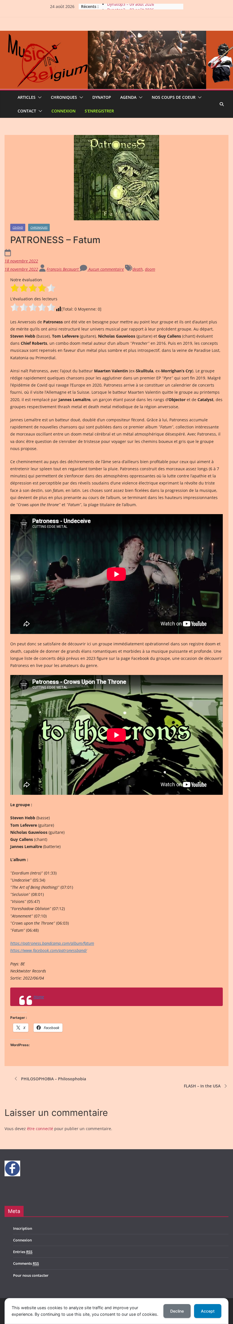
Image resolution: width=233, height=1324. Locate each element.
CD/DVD (18, 227)
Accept (208, 1311)
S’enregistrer (99, 111)
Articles (27, 97)
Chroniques (64, 97)
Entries (22, 1251)
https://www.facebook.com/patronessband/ (48, 950)
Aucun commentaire (105, 269)
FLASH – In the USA (202, 1086)
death (137, 269)
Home (39, 996)
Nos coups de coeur (173, 97)
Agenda (128, 97)
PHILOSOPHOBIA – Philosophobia (53, 1078)
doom (150, 269)
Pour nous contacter (31, 1275)
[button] (39, 97)
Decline (177, 1311)
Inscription (22, 1228)
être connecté (40, 1128)
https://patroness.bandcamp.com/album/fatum (52, 943)
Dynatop (101, 97)
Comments (26, 1263)
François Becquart (63, 269)
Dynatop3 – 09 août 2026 (130, 6)
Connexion (63, 111)
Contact (27, 111)
